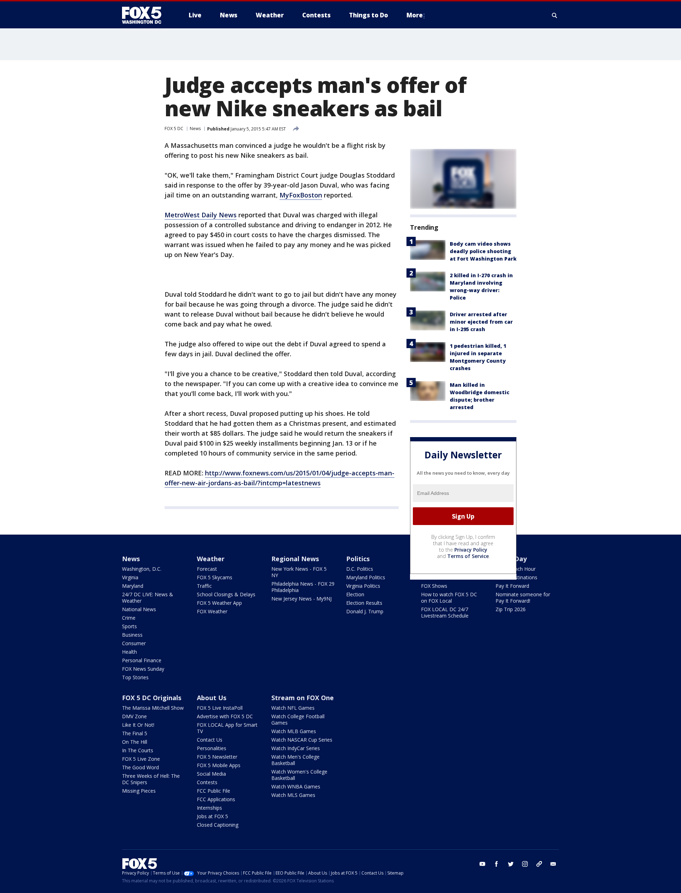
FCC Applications (216, 799)
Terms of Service (468, 556)
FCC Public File (213, 790)
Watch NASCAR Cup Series (301, 739)
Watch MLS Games (293, 795)
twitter (510, 864)
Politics (358, 558)
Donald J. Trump (364, 611)
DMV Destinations (516, 577)
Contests (207, 782)
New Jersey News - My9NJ (301, 598)
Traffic (204, 585)
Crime (128, 617)
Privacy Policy (470, 549)
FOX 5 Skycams (214, 577)
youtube (482, 864)
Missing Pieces (139, 790)
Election (355, 594)
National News (139, 609)
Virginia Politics (363, 585)
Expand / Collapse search (554, 15)
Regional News (295, 558)
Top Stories (135, 677)
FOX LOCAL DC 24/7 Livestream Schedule (445, 612)
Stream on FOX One (302, 697)
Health (129, 651)
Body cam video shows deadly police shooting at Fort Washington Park (483, 251)
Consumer (134, 643)
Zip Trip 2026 (510, 609)
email (553, 864)
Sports (129, 626)
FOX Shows (434, 585)
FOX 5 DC (174, 128)
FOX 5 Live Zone (141, 758)
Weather (211, 558)
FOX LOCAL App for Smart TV (227, 728)
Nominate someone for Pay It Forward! (522, 597)
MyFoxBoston (300, 195)
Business (132, 634)
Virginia (130, 577)
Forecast (207, 568)
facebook (496, 864)
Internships (209, 807)
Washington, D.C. (141, 568)
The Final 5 (134, 733)
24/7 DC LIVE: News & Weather (147, 597)
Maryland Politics (365, 577)
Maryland (132, 585)
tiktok (539, 864)
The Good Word (140, 767)
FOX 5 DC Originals (151, 697)
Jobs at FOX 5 (212, 816)
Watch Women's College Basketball (299, 774)
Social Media (211, 773)
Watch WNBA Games (295, 786)
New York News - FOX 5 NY (299, 572)
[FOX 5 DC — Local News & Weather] (145, 15)
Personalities (211, 748)
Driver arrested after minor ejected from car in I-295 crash (481, 322)
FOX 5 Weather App (219, 602)
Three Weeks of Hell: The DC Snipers (151, 779)
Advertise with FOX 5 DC (225, 716)
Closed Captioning (217, 824)
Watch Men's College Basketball (295, 759)
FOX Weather (212, 611)
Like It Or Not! (138, 724)
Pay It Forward (512, 585)
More (414, 15)
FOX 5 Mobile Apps (218, 765)
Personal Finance (141, 660)
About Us (211, 697)
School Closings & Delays (226, 594)
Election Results (364, 602)
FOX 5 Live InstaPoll (220, 707)
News (195, 128)
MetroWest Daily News (201, 215)
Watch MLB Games (293, 731)
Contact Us (209, 739)
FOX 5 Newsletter (217, 756)
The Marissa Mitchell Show (153, 707)
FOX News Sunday (143, 668)
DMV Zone (134, 716)
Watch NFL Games (293, 707)
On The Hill (134, 741)
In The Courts (137, 750)
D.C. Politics (359, 568)
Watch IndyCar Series (295, 748)
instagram (525, 864)
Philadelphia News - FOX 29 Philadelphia (302, 586)
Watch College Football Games (298, 719)
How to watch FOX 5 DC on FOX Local (449, 597)
